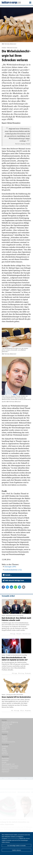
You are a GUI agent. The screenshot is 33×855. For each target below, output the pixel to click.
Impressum (5, 772)
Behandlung (5, 726)
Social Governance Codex (10, 768)
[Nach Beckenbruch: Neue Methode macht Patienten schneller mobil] (16, 606)
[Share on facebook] (3, 587)
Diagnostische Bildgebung (10, 722)
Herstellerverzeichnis (8, 742)
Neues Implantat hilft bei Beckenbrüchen (16, 697)
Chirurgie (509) (10, 566)
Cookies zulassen (16, 850)
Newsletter (5, 760)
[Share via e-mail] (23, 587)
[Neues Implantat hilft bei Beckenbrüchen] (16, 685)
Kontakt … (8, 575)
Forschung (5, 731)
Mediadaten (5, 758)
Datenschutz (5, 770)
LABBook (4, 740)
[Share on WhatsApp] (15, 587)
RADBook (5, 738)
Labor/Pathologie (7, 724)
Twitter (4, 748)
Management (6, 728)
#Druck (22, 710)
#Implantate (28, 673)
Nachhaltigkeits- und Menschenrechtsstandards (10, 765)
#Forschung (21, 673)
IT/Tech (4, 730)
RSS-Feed (5, 754)
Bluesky (4, 750)
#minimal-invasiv (27, 633)
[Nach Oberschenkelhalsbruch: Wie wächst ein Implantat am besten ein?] (16, 646)
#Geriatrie (18, 633)
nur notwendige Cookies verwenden (16, 845)
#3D (12, 710)
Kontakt (4, 762)
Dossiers (4, 736)
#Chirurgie (12, 633)
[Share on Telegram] (19, 587)
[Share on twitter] (7, 587)
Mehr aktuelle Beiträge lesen (14, 580)
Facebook (5, 746)
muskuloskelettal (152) (13, 570)
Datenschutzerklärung (13, 838)
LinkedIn (4, 752)
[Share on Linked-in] (11, 587)
